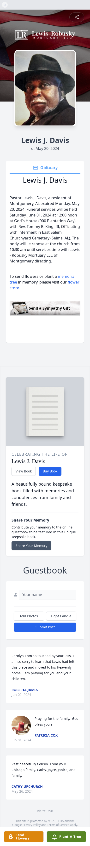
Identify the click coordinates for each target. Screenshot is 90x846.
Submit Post (45, 627)
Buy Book (50, 471)
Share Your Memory (31, 545)
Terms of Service (58, 825)
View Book (24, 471)
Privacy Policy (32, 825)
